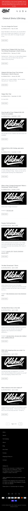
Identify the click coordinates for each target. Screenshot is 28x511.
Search (4, 435)
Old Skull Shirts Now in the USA (10, 308)
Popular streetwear (18, 251)
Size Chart (5, 449)
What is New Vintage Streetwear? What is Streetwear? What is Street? (13, 186)
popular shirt (9, 251)
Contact (5, 460)
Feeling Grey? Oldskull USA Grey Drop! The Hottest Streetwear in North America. (13, 50)
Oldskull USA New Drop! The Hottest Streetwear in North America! (12, 73)
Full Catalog (6, 438)
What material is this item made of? (11, 387)
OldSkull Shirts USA (9, 505)
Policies (4, 453)
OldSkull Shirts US (9, 337)
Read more (4, 40)
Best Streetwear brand (12, 293)
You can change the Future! (9, 26)
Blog (4, 446)
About (4, 442)
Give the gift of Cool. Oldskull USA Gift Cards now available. (12, 113)
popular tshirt (4, 253)
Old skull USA (9, 210)
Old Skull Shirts (10, 336)
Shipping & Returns (7, 456)
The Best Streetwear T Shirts (9, 265)
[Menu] (25, 11)
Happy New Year (6, 94)
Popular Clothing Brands (8, 223)
